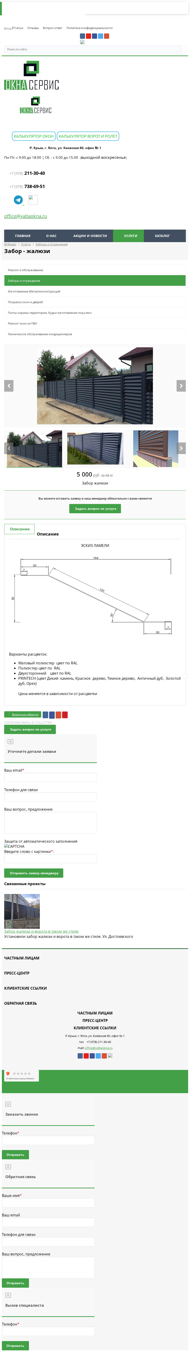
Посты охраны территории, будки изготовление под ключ (50, 313)
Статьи (18, 28)
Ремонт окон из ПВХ (22, 323)
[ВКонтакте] (45, 715)
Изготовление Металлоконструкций (34, 291)
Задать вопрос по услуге (95, 508)
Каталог (162, 236)
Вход (8, 28)
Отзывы (33, 28)
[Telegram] (19, 202)
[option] (95, 386)
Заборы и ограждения (24, 281)
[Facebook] (52, 715)
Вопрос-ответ (52, 28)
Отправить (15, 1155)
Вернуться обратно (25, 714)
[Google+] (58, 715)
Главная (22, 236)
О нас (51, 236)
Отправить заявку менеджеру (34, 873)
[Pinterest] (65, 715)
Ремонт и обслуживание (25, 270)
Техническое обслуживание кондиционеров (40, 334)
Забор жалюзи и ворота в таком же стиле (41, 931)
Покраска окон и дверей (25, 302)
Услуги (130, 236)
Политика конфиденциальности (89, 28)
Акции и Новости (90, 236)
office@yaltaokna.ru (25, 216)
